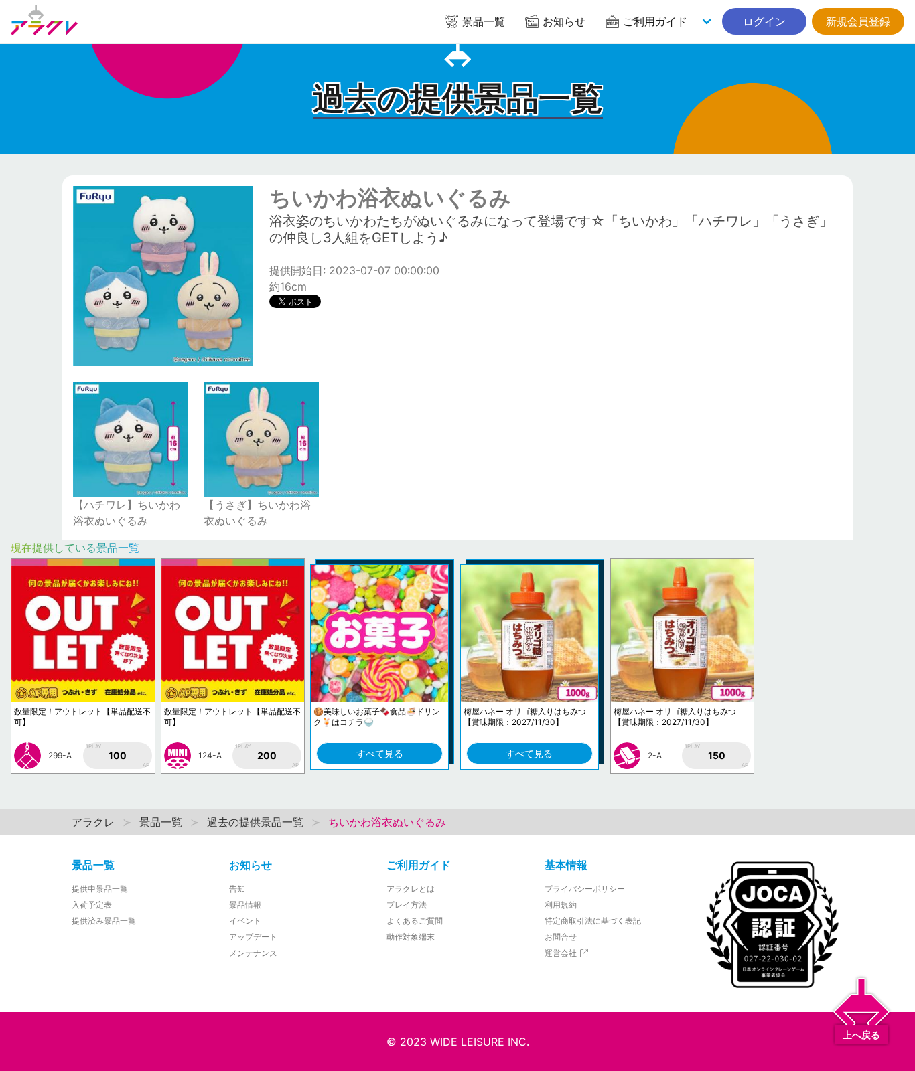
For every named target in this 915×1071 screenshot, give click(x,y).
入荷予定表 (92, 905)
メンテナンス (253, 953)
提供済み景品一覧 (104, 921)
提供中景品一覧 (100, 889)
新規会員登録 (858, 21)
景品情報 (245, 905)
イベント (245, 921)
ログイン (764, 21)
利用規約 (561, 905)
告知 (237, 889)
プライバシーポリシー (585, 889)
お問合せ (561, 937)
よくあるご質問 (414, 921)
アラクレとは (410, 889)
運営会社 (562, 953)
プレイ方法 (406, 905)
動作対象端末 (410, 937)
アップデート (253, 937)
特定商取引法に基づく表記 (593, 921)
